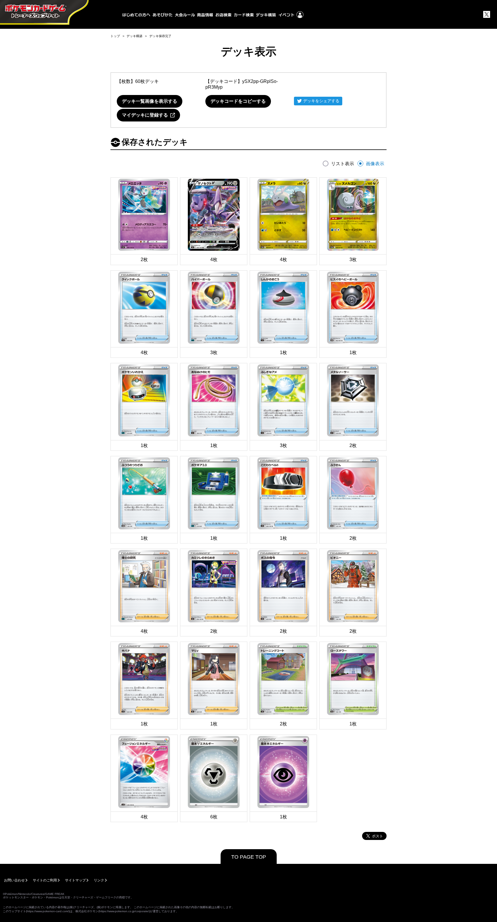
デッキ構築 (134, 36)
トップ (115, 36)
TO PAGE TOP (248, 857)
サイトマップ (75, 880)
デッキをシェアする (321, 100)
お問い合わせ (14, 880)
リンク (99, 880)
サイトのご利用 (45, 880)
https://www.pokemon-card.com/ (48, 911)
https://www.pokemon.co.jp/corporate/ (124, 911)
